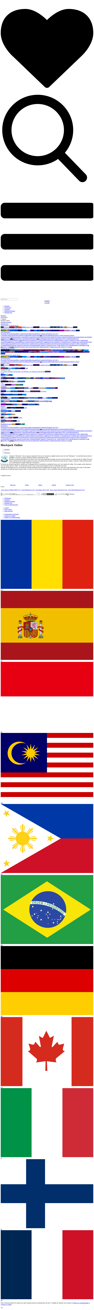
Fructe (32, 330)
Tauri (32, 378)
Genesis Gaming (29, 343)
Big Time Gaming (10, 347)
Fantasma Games (15, 345)
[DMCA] (47, 495)
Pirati (35, 330)
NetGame (18, 335)
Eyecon (22, 345)
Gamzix (36, 343)
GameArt (53, 343)
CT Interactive (49, 345)
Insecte (17, 424)
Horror (9, 408)
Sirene (16, 394)
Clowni (41, 401)
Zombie (18, 408)
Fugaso (58, 343)
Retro (48, 330)
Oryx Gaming (39, 340)
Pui (58, 378)
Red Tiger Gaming (64, 338)
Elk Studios (41, 345)
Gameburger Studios (44, 343)
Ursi (2, 378)
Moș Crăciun (14, 391)
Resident (20, 350)
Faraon (28, 330)
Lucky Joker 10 (27, 350)
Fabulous (3, 403)
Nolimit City (51, 334)
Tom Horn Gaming (60, 337)
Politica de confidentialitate (12, 517)
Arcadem (33, 347)
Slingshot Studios (36, 338)
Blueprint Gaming (77, 345)
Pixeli (21, 385)
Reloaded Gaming (54, 338)
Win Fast (35, 337)
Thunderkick (38, 335)
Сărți (2, 327)
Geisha (50, 401)
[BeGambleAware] (26, 495)
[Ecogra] (60, 495)
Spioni (8, 388)
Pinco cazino (8, 509)
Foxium (62, 343)
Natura (3, 366)
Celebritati (8, 385)
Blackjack (6, 327)
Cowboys (18, 388)
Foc (20, 368)
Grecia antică (21, 381)
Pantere (38, 378)
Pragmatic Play (5, 334)
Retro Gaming (20, 334)
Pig (9, 330)
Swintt (68, 337)
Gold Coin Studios (10, 343)
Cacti (26, 368)
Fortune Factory (69, 343)
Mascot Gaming (14, 342)
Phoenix (37, 404)
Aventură (3, 386)
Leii (7, 330)
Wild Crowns (70, 352)
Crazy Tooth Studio (59, 345)
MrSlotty (7, 342)
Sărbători (3, 389)
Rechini (3, 394)
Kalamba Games (42, 342)
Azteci (39, 330)
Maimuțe (3, 330)
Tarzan (44, 398)
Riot (83, 352)
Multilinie (48, 371)
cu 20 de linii (16, 371)
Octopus (11, 394)
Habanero (15, 337)
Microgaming (33, 334)
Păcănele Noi (8, 312)
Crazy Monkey (14, 350)
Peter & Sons (19, 340)
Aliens (22, 408)
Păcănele (7, 306)
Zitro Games (21, 337)
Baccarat (11, 327)
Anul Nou (21, 391)
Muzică (13, 385)
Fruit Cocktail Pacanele (11, 504)
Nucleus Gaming (53, 340)
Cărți (42, 330)
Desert (10, 368)
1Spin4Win (8, 337)
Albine (13, 424)
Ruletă (23, 327)
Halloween (27, 391)
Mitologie (3, 409)
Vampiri (13, 408)
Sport (2, 373)
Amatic (13, 335)
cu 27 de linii (32, 371)
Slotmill (28, 338)
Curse (45, 330)
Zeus (9, 411)
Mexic (15, 381)
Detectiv (12, 388)
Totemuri (6, 417)
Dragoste (8, 424)
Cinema (3, 385)
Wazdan (27, 334)
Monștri (3, 406)
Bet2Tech (18, 347)
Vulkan (75, 327)
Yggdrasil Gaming (73, 361)
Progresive (36, 327)
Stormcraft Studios (75, 337)
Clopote (15, 417)
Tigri (41, 378)
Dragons (61, 330)
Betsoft (28, 335)
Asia (9, 381)
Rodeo (53, 388)
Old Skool (46, 340)
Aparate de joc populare (8, 348)
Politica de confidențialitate (81, 1303)
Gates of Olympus (54, 352)
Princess (19, 404)
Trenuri (13, 414)
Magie (78, 330)
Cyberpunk (9, 421)
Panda (19, 378)
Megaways (70, 327)
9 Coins (26, 352)
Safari (2, 368)
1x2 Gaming (68, 347)
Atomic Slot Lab (25, 347)
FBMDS (7, 345)
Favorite (47, 303)
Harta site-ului (8, 511)
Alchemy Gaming (49, 347)
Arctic (13, 368)
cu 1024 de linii (40, 371)
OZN (25, 408)
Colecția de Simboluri (56, 327)
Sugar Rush (62, 352)
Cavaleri (30, 388)
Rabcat (72, 338)
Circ (56, 388)
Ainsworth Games (59, 347)
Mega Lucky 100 (46, 350)
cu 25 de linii (24, 371)
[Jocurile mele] (47, 94)
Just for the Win (51, 342)
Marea (17, 368)
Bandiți (26, 388)
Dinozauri (62, 378)
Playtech (23, 335)
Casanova (48, 388)
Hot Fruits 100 (36, 350)
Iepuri (16, 378)
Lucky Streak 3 (5, 350)
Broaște (20, 330)
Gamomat (65, 335)
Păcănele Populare (9, 311)
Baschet (6, 375)
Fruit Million (67, 350)
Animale (3, 376)
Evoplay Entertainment (31, 345)
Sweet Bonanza (44, 352)
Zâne (15, 404)
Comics (18, 385)
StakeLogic (83, 337)
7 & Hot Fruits (78, 352)
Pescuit (24, 330)
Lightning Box (33, 342)
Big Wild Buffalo (10, 352)
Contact (6, 508)
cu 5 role (3, 371)
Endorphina (12, 334)
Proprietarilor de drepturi (11, 514)
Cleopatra (55, 398)
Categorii (7, 309)
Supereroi (3, 421)
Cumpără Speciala (44, 327)
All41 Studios (40, 347)
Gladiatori (67, 330)
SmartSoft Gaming (20, 338)
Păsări (51, 378)
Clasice (65, 327)
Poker (16, 327)
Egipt (12, 381)
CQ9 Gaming (68, 345)
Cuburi (20, 417)
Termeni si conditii (9, 516)
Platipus (13, 340)
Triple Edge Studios (49, 337)
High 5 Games (60, 342)
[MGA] (70, 495)
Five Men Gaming (79, 343)
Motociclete (7, 414)
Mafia (22, 388)
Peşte (2, 393)
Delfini (16, 330)
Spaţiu (23, 368)
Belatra (51, 335)
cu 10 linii (9, 371)
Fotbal (12, 330)
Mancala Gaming (24, 342)
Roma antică (4, 381)
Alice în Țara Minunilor (31, 398)
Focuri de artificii (35, 391)
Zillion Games (29, 337)
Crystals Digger (19, 352)
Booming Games (58, 335)
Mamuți (47, 378)
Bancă (57, 330)
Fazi (46, 334)
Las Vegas (43, 391)
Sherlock (35, 388)
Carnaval (53, 330)
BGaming (8, 335)
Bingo (19, 327)
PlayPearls (8, 340)
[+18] (38, 495)
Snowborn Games (10, 338)
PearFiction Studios (29, 340)
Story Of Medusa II (34, 352)
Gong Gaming (80, 342)
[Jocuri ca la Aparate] (47, 297)
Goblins (45, 401)
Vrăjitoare (25, 404)
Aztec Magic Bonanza (77, 350)
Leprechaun (31, 401)
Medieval (22, 424)
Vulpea (23, 378)
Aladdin (40, 398)
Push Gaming (41, 334)
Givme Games (20, 343)
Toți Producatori (5, 332)
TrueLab (40, 337)
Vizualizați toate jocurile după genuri (11, 329)
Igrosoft (32, 335)
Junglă (6, 368)
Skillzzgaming (45, 338)
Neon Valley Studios (79, 340)
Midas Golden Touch (57, 350)
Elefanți (5, 378)
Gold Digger (42, 388)
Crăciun (8, 391)
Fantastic (3, 419)
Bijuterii (11, 417)
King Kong (11, 378)
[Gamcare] (8, 495)
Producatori (7, 307)
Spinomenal (45, 335)
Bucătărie (3, 424)
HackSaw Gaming (70, 342)
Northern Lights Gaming (65, 340)
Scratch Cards (29, 327)
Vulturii (55, 378)
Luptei (11, 375)
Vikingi (36, 401)
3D (71, 330)
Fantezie (11, 404)
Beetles (74, 330)
